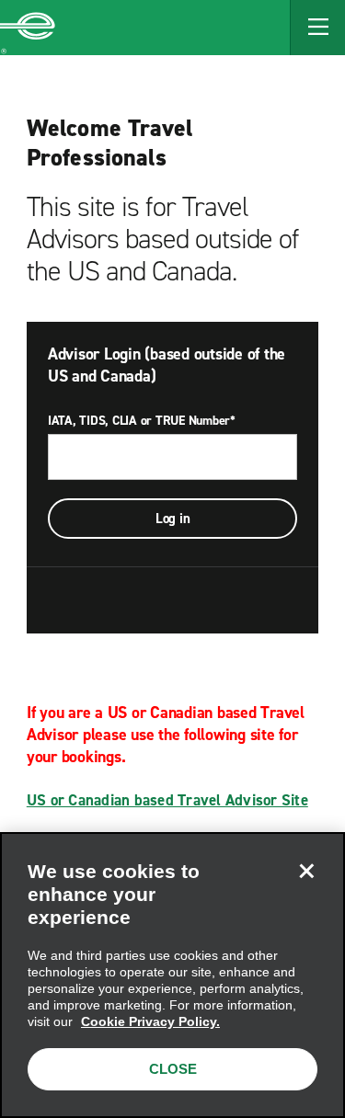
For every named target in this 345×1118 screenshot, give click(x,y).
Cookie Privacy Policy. (150, 1021)
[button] (317, 27)
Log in (172, 518)
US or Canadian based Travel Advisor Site (167, 800)
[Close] (306, 871)
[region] (172, 975)
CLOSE (173, 1069)
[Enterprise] (27, 27)
